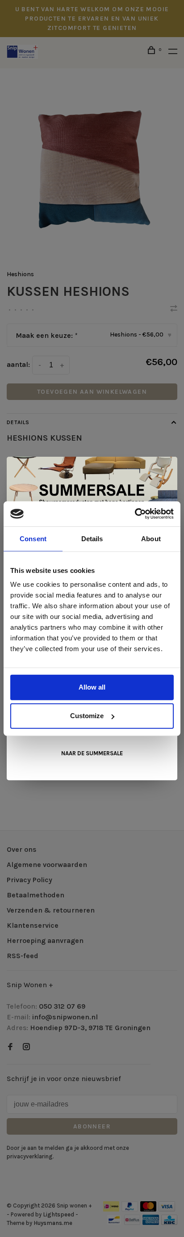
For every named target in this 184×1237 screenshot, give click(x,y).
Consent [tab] (33, 538)
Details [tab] (92, 538)
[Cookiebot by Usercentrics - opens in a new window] (135, 514)
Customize (87, 715)
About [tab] (151, 538)
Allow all (92, 687)
